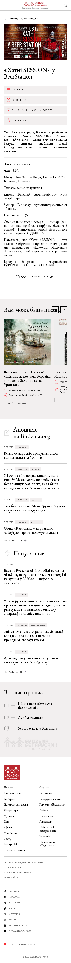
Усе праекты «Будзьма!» (38, 728)
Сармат (44, 787)
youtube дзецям (18, 925)
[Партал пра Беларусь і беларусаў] (35, 5)
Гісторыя (35, 469)
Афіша (8, 827)
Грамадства (22, 447)
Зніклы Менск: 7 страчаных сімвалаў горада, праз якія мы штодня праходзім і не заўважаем (34, 635)
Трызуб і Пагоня (14, 850)
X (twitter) (14, 914)
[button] (63, 309)
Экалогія (44, 836)
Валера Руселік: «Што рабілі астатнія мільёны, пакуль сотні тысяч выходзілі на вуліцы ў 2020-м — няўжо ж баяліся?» (35, 576)
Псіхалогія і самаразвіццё (47, 829)
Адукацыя (35, 500)
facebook (14, 891)
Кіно (6, 822)
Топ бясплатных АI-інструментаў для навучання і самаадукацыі (34, 508)
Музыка (9, 816)
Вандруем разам (38, 625)
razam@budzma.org (20, 931)
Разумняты (46, 793)
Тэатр (7, 839)
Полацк (59, 400)
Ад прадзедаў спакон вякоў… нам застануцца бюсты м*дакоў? (31, 660)
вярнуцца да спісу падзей (24, 18)
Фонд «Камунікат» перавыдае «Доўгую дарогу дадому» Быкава (31, 530)
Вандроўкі (10, 844)
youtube (13, 920)
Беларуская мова (50, 799)
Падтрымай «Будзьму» (22, 944)
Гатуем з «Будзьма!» (52, 804)
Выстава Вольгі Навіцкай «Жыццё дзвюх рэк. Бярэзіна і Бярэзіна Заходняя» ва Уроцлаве (27, 378)
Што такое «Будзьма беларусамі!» (35, 705)
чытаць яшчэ (13, 540)
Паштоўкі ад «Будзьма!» (47, 843)
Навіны (8, 787)
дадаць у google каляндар (38, 277)
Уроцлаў (9, 403)
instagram (14, 897)
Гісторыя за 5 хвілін (16, 804)
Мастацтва (11, 833)
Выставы (22, 403)
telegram (14, 902)
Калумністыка (12, 793)
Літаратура (36, 522)
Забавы (44, 810)
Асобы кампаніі (30, 717)
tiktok (12, 908)
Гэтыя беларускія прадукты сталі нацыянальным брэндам (31, 455)
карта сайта (11, 877)
